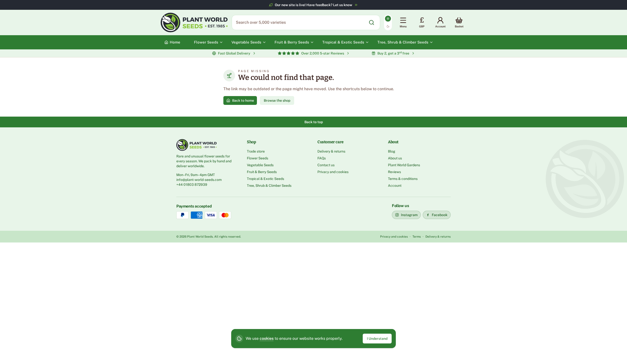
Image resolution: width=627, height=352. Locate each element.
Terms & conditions (403, 179)
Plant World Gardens (404, 165)
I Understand (377, 339)
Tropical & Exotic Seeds (265, 179)
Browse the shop (277, 100)
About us (395, 158)
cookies (267, 338)
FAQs (321, 158)
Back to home (243, 100)
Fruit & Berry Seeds (262, 172)
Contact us (326, 165)
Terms (416, 236)
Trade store (256, 151)
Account (394, 185)
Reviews (394, 172)
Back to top (313, 122)
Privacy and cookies (333, 172)
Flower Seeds (257, 158)
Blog (391, 151)
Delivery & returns (331, 151)
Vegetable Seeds (260, 165)
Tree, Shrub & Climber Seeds (269, 185)
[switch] (388, 22)
